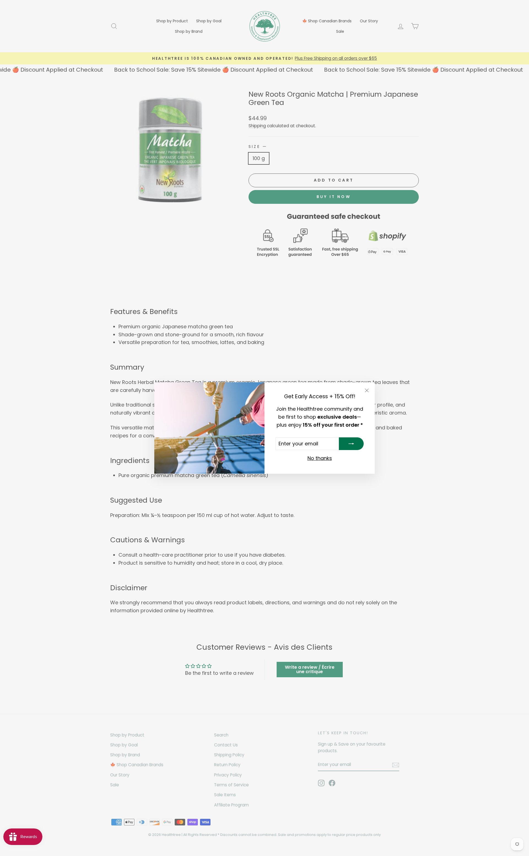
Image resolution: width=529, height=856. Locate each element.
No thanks (319, 458)
